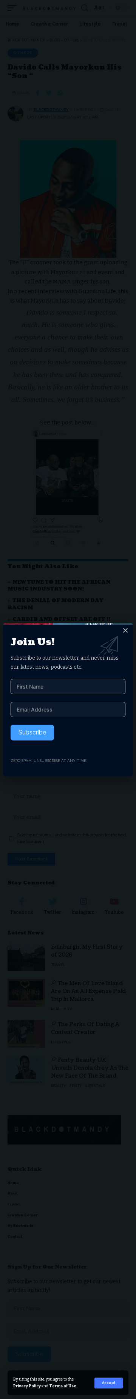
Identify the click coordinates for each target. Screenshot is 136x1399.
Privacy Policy (27, 1386)
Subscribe (32, 732)
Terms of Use (62, 1386)
